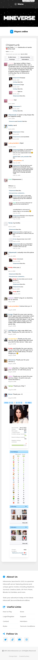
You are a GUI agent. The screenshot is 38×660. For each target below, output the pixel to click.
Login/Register (8, 616)
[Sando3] (18, 532)
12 (26, 402)
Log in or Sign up (28, 1)
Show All (24, 522)
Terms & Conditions (27, 626)
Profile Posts (12, 57)
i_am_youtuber (24, 156)
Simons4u (12, 121)
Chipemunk (16, 77)
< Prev (6, 402)
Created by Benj (24, 656)
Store (22, 612)
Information (25, 59)
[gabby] (13, 517)
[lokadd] (18, 538)
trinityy (15, 82)
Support (23, 616)
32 (26, 527)
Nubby (10, 125)
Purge (10, 314)
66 (26, 506)
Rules (5, 626)
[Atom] (24, 532)
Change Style (13, 656)
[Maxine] (13, 511)
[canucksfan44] (13, 538)
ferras (10, 223)
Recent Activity (25, 57)
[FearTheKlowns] (24, 538)
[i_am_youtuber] (24, 517)
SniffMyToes (12, 330)
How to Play (7, 612)
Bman (10, 394)
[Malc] (24, 511)
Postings (12, 59)
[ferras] (18, 511)
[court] (18, 517)
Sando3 (20, 121)
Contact (6, 621)
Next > (29, 402)
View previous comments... (17, 193)
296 (25, 432)
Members (23, 621)
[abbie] (13, 532)
